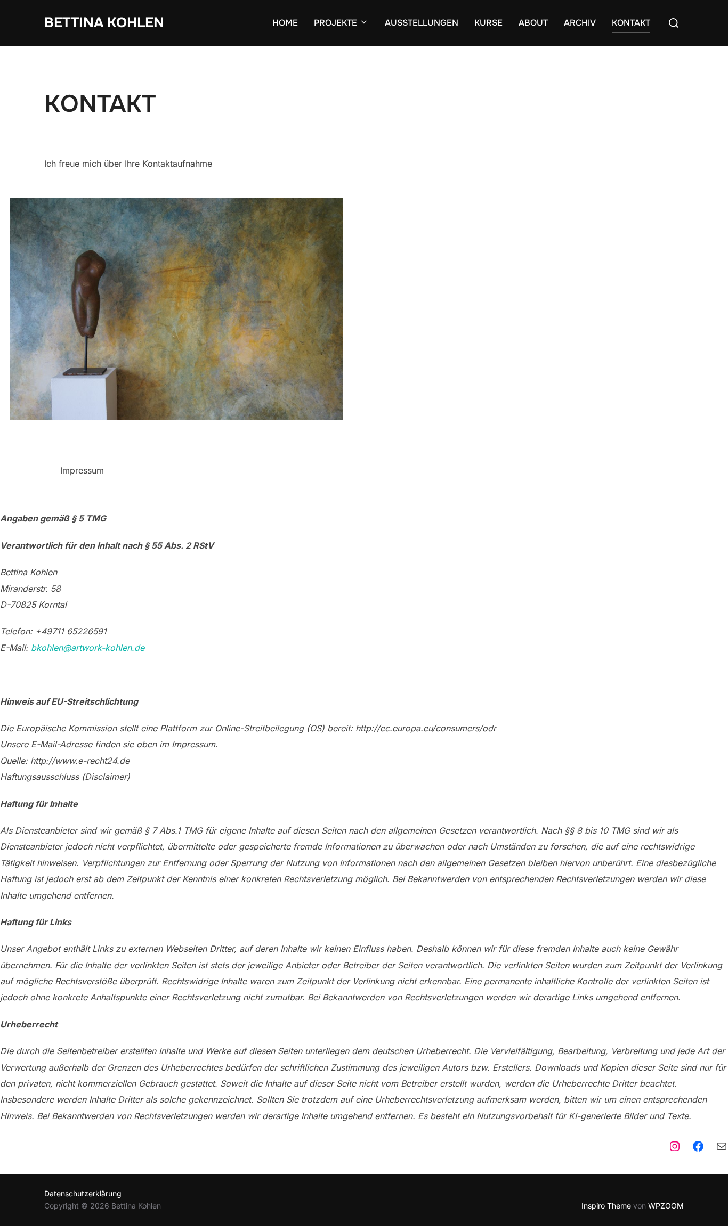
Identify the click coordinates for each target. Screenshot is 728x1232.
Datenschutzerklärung (83, 1193)
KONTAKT (631, 22)
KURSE (488, 22)
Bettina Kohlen (104, 22)
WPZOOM (666, 1205)
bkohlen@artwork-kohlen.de (87, 647)
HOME (285, 22)
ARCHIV (580, 22)
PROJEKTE (335, 22)
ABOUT (533, 22)
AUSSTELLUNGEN (421, 22)
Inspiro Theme (606, 1205)
